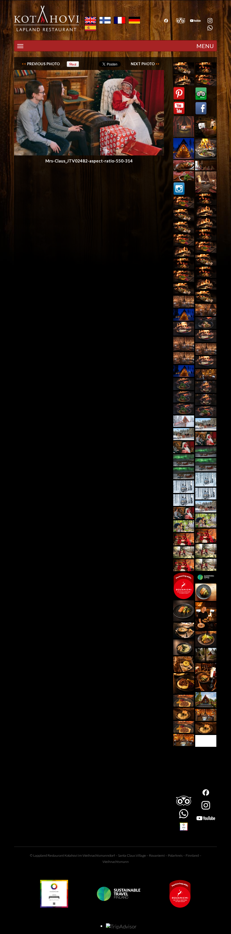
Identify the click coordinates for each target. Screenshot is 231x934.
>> (145, 64)
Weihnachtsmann (116, 862)
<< (41, 64)
